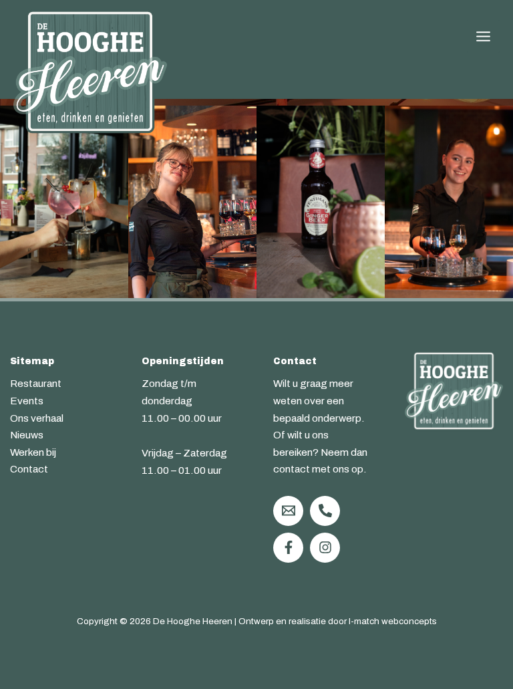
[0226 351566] (325, 511)
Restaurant (35, 383)
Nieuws (26, 434)
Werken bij (33, 452)
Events (26, 400)
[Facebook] (288, 548)
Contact (29, 468)
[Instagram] (325, 548)
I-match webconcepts (393, 621)
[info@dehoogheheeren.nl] (288, 511)
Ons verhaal (36, 418)
